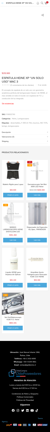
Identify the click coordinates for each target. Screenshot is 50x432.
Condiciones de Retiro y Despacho (25, 394)
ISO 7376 (43, 123)
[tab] (25, 132)
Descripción (6, 132)
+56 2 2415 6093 (29, 359)
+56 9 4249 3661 (29, 362)
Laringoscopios (23, 119)
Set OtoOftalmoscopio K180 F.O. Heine (12, 318)
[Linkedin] (27, 410)
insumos (36, 123)
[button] (46, 3)
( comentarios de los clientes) (22, 85)
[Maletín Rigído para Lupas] (13, 171)
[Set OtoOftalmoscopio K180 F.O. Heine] (13, 304)
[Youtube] (32, 410)
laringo (4, 126)
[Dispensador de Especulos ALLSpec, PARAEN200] (37, 213)
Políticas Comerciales (25, 397)
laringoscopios (13, 126)
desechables (15, 123)
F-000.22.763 (26, 123)
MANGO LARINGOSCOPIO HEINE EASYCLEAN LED (13, 229)
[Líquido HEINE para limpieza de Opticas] (13, 258)
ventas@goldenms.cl (28, 365)
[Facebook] (13, 410)
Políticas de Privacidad (25, 400)
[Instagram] (18, 410)
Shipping (5, 141)
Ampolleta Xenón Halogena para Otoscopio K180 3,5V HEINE (37, 274)
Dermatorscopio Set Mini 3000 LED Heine (37, 185)
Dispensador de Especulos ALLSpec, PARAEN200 (37, 228)
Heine (14, 119)
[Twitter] (22, 410)
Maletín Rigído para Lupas (13, 184)
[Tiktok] (36, 410)
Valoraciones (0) (8, 137)
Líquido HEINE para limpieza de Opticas (13, 273)
